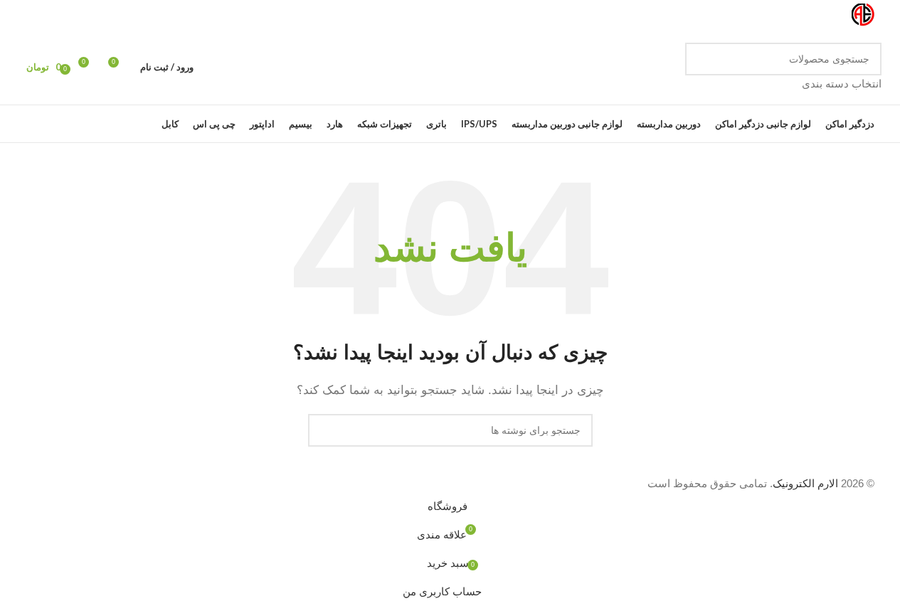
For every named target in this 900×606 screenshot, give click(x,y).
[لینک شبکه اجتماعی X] (94, 15)
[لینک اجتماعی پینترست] (43, 15)
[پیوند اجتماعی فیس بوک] (111, 15)
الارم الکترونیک (805, 483)
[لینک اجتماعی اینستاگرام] (77, 15)
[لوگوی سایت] (863, 14)
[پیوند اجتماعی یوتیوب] (60, 15)
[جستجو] (701, 67)
